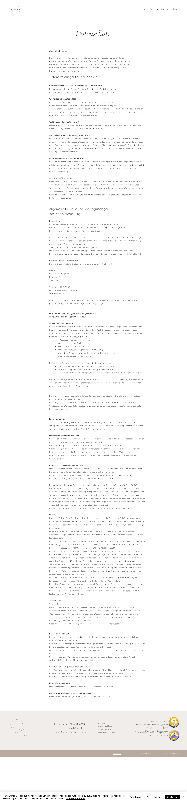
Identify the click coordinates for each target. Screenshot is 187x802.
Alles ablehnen (153, 797)
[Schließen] (183, 797)
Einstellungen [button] (136, 797)
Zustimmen (172, 797)
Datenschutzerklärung (76, 798)
